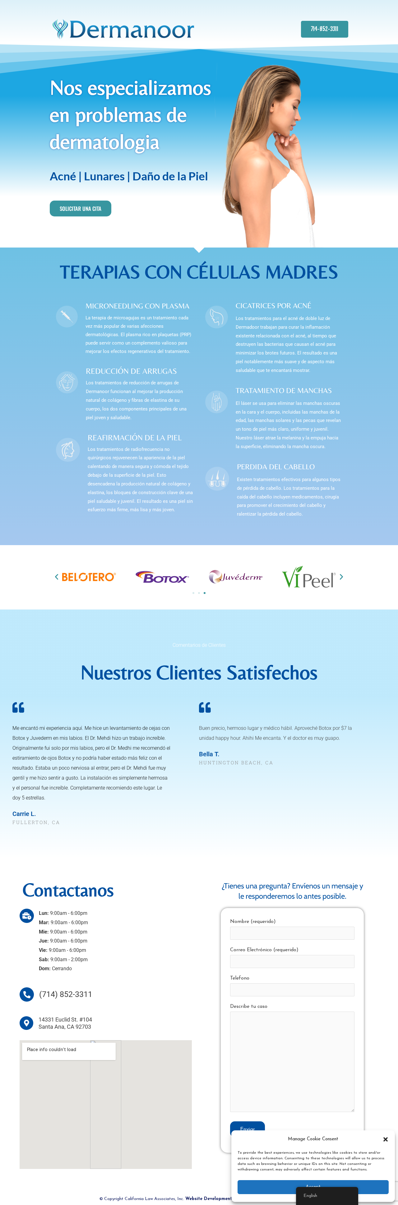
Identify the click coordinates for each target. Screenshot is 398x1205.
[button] (385, 1139)
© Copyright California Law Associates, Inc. (199, 1199)
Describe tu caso (248, 1006)
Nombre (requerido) (253, 921)
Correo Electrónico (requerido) (264, 950)
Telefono (239, 978)
